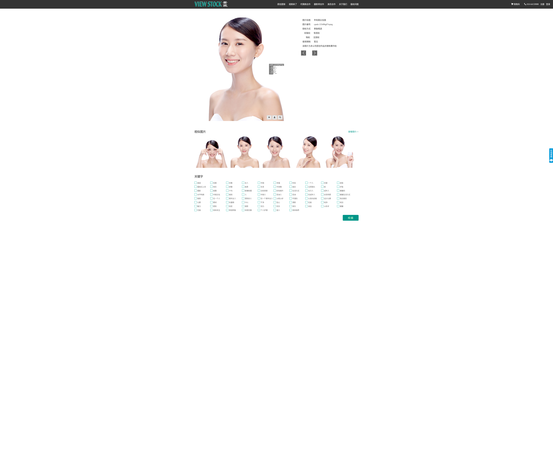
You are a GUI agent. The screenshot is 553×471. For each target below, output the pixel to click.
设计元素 (327, 199)
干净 (262, 203)
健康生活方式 (345, 195)
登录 (548, 4)
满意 (246, 206)
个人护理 (264, 210)
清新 (294, 203)
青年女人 (232, 199)
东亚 (262, 187)
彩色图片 (279, 191)
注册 (542, 4)
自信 (310, 206)
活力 (262, 206)
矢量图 (231, 203)
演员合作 (331, 4)
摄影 (199, 191)
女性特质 (327, 195)
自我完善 (248, 210)
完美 (199, 210)
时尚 (294, 183)
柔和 (215, 206)
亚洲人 (279, 195)
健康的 (342, 191)
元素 (199, 203)
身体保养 (295, 210)
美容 (199, 183)
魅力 (199, 206)
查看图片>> (353, 132)
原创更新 (281, 4)
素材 (215, 203)
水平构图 (200, 195)
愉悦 (230, 195)
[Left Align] (269, 117)
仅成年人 (311, 195)
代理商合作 (305, 4)
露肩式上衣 (201, 187)
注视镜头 (311, 187)
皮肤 (341, 183)
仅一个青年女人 (267, 199)
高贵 (246, 187)
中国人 (263, 195)
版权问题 (355, 4)
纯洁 (341, 203)
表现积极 (232, 210)
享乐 (294, 206)
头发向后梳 (312, 199)
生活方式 (295, 191)
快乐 (215, 187)
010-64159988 (532, 4)
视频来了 (293, 4)
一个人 (310, 183)
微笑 (199, 199)
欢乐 (278, 206)
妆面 (215, 183)
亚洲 (294, 195)
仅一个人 (216, 199)
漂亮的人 (248, 199)
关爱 (325, 183)
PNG (246, 203)
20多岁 (326, 206)
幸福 (278, 183)
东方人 (310, 191)
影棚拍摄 (248, 191)
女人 (246, 183)
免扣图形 (343, 199)
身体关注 (216, 210)
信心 (278, 203)
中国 (262, 183)
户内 (230, 191)
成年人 (326, 191)
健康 (341, 206)
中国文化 (216, 195)
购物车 (516, 4)
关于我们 (343, 4)
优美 (310, 203)
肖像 (230, 183)
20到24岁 (279, 199)
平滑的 (295, 199)
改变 (230, 206)
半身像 (279, 187)
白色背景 (264, 191)
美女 (294, 187)
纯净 (325, 203)
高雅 (215, 191)
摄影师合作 (319, 4)
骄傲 (230, 187)
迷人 (278, 210)
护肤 (341, 187)
